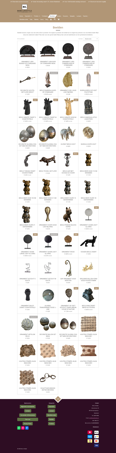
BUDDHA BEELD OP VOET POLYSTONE (88, 91)
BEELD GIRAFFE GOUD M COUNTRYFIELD (68, 118)
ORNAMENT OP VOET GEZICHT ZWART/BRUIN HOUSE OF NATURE (68, 307)
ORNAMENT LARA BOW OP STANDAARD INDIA (48, 62)
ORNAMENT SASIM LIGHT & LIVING (48, 252)
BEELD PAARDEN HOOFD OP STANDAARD (48, 91)
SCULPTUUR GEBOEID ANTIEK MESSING (48, 389)
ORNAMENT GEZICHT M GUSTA (48, 279)
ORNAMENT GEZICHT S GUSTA (27, 279)
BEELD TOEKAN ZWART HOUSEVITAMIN (27, 172)
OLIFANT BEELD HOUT (68, 144)
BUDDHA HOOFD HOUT (88, 144)
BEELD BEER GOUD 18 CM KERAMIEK (27, 199)
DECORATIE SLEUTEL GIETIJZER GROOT (27, 91)
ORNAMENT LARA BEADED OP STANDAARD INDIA (27, 63)
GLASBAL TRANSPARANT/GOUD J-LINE (47, 307)
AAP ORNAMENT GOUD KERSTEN (68, 279)
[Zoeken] (55, 19)
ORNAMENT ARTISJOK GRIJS (27, 335)
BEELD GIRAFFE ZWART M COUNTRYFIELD (47, 118)
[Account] (51, 19)
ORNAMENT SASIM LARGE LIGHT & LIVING (27, 252)
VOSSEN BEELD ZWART (88, 252)
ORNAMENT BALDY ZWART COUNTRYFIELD (27, 306)
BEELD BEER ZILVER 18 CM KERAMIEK (88, 199)
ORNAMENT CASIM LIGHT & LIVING (88, 226)
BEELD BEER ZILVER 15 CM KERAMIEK (68, 199)
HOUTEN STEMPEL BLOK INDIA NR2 (27, 362)
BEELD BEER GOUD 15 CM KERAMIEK (88, 172)
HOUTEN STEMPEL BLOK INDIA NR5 (88, 362)
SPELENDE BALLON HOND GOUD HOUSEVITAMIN (88, 279)
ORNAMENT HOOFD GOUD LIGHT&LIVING (48, 226)
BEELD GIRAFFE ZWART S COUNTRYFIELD (27, 118)
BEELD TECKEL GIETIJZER (48, 171)
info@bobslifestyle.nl (94, 418)
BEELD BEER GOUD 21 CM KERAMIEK (47, 199)
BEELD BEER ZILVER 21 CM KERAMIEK (27, 226)
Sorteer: (81, 39)
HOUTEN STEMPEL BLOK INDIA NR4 (68, 362)
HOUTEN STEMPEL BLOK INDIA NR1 (88, 335)
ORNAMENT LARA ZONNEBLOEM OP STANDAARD (68, 63)
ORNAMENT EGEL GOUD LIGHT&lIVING (68, 91)
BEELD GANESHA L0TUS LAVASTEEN (88, 118)
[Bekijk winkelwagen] (58, 19)
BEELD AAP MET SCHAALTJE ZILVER (68, 172)
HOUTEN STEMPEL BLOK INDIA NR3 (47, 362)
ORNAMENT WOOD (68, 252)
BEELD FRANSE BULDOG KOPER (68, 226)
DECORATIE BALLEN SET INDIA (48, 335)
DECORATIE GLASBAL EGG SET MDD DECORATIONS (27, 145)
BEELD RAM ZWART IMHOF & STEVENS (88, 306)
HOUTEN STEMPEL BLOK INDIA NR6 (27, 389)
